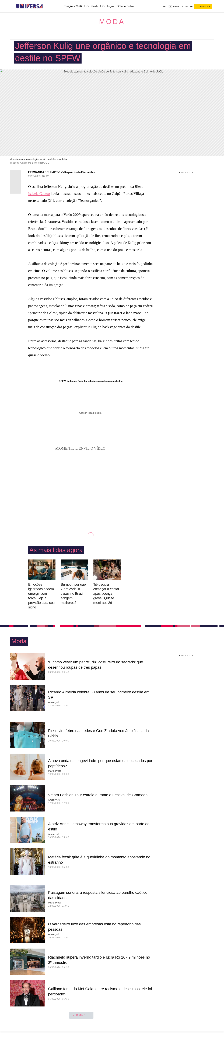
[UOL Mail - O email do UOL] (174, 6)
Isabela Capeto (39, 193)
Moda (112, 21)
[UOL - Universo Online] (46, 6)
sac (165, 6)
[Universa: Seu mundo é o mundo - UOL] (29, 6)
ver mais (79, 1015)
